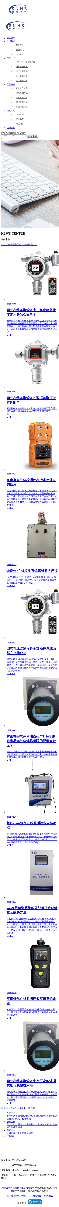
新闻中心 (11, 111)
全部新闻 (5, 244)
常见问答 (20, 124)
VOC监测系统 (22, 67)
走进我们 (11, 41)
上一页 (9, 1108)
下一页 (26, 1108)
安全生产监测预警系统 (25, 62)
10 (15, 1108)
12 (20, 1108)
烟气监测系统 (21, 71)
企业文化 (20, 50)
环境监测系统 (21, 76)
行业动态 (20, 119)
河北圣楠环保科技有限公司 (15, 1188)
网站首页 (11, 38)
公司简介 (20, 54)
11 (17, 1108)
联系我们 (11, 127)
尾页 (33, 1108)
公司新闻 (20, 114)
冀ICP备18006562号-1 (16, 1195)
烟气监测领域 (21, 98)
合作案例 (11, 84)
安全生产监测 (21, 88)
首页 (3, 1108)
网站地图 (37, 1195)
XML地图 (48, 1195)
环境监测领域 (21, 102)
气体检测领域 (21, 81)
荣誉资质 (20, 45)
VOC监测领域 (22, 93)
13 (22, 1108)
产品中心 (11, 58)
